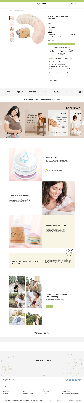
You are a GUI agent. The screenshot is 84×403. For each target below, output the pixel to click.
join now (49, 306)
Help (72, 3)
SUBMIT (51, 366)
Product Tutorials (45, 391)
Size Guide (73, 34)
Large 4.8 (52, 37)
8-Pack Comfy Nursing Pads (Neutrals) (18, 10)
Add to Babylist (51, 40)
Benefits (51, 58)
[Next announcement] (75, 1)
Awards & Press (26, 391)
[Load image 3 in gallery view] (11, 34)
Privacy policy (32, 400)
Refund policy (26, 400)
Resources (45, 386)
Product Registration (7, 391)
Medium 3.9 (59, 37)
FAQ (4, 389)
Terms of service (39, 400)
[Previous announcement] (9, 1)
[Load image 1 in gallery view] (11, 18)
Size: (51, 34)
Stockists (44, 393)
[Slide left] (11, 14)
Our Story (25, 389)
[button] (4, 3)
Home (10, 10)
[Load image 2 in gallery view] (11, 23)
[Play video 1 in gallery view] (11, 29)
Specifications (68, 58)
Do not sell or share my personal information (70, 393)
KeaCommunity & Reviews (28, 393)
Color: (51, 27)
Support (5, 386)
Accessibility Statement (66, 391)
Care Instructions (58, 58)
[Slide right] (11, 44)
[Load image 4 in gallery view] (11, 40)
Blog (43, 389)
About (24, 386)
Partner (64, 386)
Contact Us (5, 393)
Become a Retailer (65, 389)
